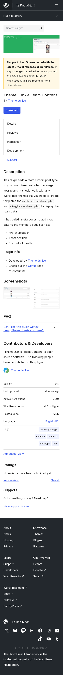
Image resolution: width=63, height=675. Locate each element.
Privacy (8, 546)
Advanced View (14, 453)
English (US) (52, 421)
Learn (7, 557)
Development (15, 150)
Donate (39, 570)
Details (11, 123)
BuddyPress (13, 606)
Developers (11, 570)
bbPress (11, 600)
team (55, 443)
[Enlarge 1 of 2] (25, 291)
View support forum (16, 506)
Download (12, 110)
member (40, 436)
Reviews (12, 132)
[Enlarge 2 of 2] (55, 291)
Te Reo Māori (20, 622)
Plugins (37, 540)
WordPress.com (15, 587)
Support (12, 160)
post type (45, 443)
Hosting (8, 540)
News (7, 534)
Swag (38, 576)
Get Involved (41, 557)
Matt (8, 594)
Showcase (40, 528)
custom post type (49, 429)
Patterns (38, 546)
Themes (38, 534)
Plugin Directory (13, 15)
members (53, 436)
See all (55, 480)
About (7, 528)
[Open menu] (57, 5)
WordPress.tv (14, 576)
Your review (11, 480)
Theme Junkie (17, 100)
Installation (14, 141)
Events (37, 564)
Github (32, 266)
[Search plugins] (40, 28)
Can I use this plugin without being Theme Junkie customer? (24, 328)
